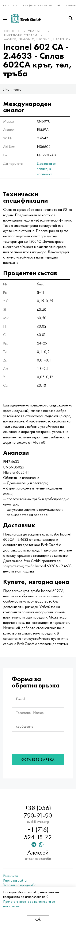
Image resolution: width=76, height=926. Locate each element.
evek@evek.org (38, 821)
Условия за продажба (19, 885)
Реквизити (10, 876)
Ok (38, 919)
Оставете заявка (38, 759)
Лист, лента (12, 89)
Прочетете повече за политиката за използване (29, 903)
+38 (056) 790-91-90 (37, 5)
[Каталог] (6, 18)
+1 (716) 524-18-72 (38, 833)
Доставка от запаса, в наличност (47, 168)
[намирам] (70, 18)
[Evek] (26, 18)
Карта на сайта (15, 880)
